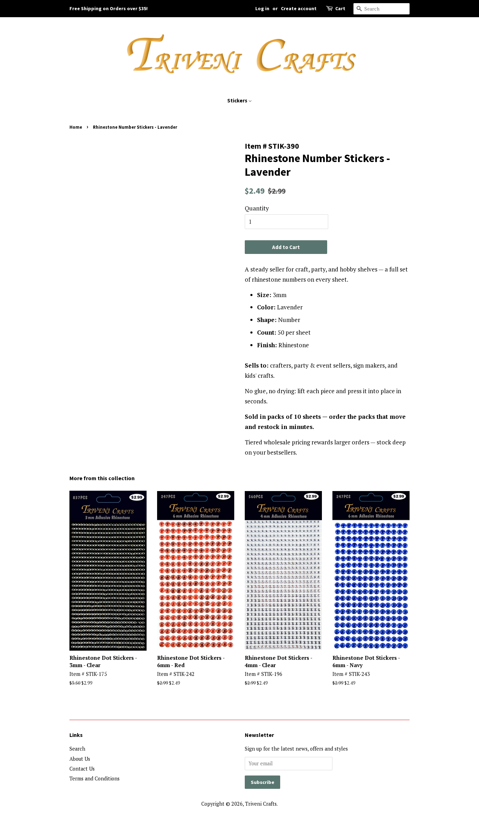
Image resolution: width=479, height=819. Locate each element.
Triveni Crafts (261, 803)
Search (77, 748)
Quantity (257, 208)
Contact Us (82, 768)
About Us (79, 759)
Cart (340, 8)
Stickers (237, 100)
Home (75, 127)
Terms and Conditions (94, 778)
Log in (262, 8)
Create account (299, 8)
